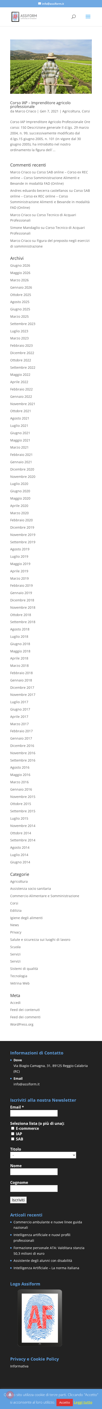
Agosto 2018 (19, 629)
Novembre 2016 (22, 753)
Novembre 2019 (22, 534)
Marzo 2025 (19, 316)
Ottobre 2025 (20, 294)
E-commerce (27, 1128)
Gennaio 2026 (21, 287)
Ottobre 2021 (20, 411)
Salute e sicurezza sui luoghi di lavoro (40, 939)
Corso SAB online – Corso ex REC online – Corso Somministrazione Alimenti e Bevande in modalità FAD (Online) (49, 178)
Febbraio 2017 (21, 731)
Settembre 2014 (22, 840)
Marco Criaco (25, 111)
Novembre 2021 (22, 404)
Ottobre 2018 (20, 614)
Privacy (15, 932)
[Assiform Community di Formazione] (40, 1346)
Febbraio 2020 (21, 520)
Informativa (19, 1366)
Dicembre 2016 (22, 745)
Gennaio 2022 (21, 396)
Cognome (19, 1182)
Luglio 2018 (19, 636)
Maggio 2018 (20, 651)
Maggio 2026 (20, 272)
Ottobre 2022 (20, 360)
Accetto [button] (64, 1402)
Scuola (15, 947)
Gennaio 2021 (21, 462)
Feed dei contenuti (25, 1009)
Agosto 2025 (19, 302)
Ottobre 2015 (20, 803)
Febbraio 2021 (21, 454)
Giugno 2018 (20, 644)
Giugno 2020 (20, 491)
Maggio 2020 (20, 498)
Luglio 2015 (19, 818)
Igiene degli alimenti (26, 918)
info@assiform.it (27, 1084)
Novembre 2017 (22, 694)
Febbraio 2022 (21, 389)
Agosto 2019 (19, 549)
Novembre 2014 (22, 825)
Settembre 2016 (22, 760)
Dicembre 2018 (22, 600)
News (14, 925)
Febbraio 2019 (21, 585)
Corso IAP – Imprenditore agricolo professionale (40, 104)
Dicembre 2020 (22, 469)
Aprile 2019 (19, 571)
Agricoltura (71, 111)
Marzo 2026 (19, 280)
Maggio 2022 (20, 374)
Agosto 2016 (19, 767)
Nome (16, 1165)
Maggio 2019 (20, 563)
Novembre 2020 (22, 476)
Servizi (15, 954)
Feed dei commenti (25, 1017)
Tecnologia (18, 976)
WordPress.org (21, 1024)
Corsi (86, 111)
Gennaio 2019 (21, 593)
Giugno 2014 (20, 862)
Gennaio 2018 (21, 680)
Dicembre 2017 (22, 687)
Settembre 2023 (22, 323)
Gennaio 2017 (21, 738)
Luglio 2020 (19, 483)
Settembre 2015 (22, 811)
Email (17, 1107)
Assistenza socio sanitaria (30, 888)
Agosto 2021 (19, 418)
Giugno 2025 (20, 309)
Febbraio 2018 (21, 673)
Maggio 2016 (20, 774)
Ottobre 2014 (20, 833)
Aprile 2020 (19, 505)
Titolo (15, 1149)
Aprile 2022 (19, 382)
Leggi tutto (83, 1402)
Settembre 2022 (22, 367)
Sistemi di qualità (24, 968)
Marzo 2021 (19, 447)
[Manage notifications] (10, 1395)
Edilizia (16, 910)
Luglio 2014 (19, 854)
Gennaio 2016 (21, 789)
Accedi (15, 1002)
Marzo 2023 (19, 338)
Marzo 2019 (19, 578)
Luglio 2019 (19, 556)
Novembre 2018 (22, 607)
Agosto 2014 (19, 847)
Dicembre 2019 (22, 527)
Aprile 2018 (19, 658)
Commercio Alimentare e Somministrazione (44, 896)
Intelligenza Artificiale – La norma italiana (46, 1268)
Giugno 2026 (20, 265)
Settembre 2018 (22, 622)
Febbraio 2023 (21, 345)
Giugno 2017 (20, 709)
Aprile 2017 (19, 716)
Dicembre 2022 (22, 353)
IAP (18, 1133)
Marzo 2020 (19, 513)
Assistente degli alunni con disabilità (43, 1260)
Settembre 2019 (22, 542)
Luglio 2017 (19, 702)
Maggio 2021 (20, 440)
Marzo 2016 (19, 782)
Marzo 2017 (19, 724)
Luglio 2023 (19, 331)
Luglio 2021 (19, 425)
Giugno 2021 (20, 433)
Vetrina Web (20, 983)
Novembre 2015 (22, 796)
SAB (19, 1139)
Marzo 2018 (19, 665)
